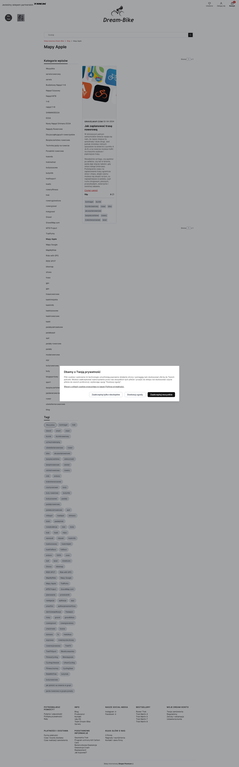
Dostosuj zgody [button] (135, 394)
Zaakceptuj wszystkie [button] (161, 394)
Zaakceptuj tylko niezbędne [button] (106, 394)
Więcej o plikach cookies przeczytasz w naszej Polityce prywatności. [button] (94, 386)
